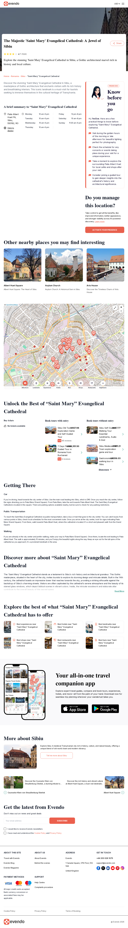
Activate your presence (104, 230)
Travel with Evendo (12, 858)
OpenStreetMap (12, 305)
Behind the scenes (42, 863)
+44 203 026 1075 (104, 858)
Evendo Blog (9, 863)
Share (119, 43)
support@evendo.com (105, 863)
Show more (104, 470)
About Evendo (40, 858)
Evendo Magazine (11, 868)
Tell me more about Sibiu (56, 755)
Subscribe (62, 821)
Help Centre (40, 882)
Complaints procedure (44, 887)
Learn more (99, 221)
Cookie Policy (40, 833)
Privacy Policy (56, 833)
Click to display (11, 129)
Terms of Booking (73, 911)
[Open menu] (123, 4)
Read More (119, 591)
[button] (64, 344)
